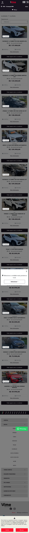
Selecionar (14, 281)
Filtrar (15, 10)
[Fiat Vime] (13, 2)
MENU (2, 3)
